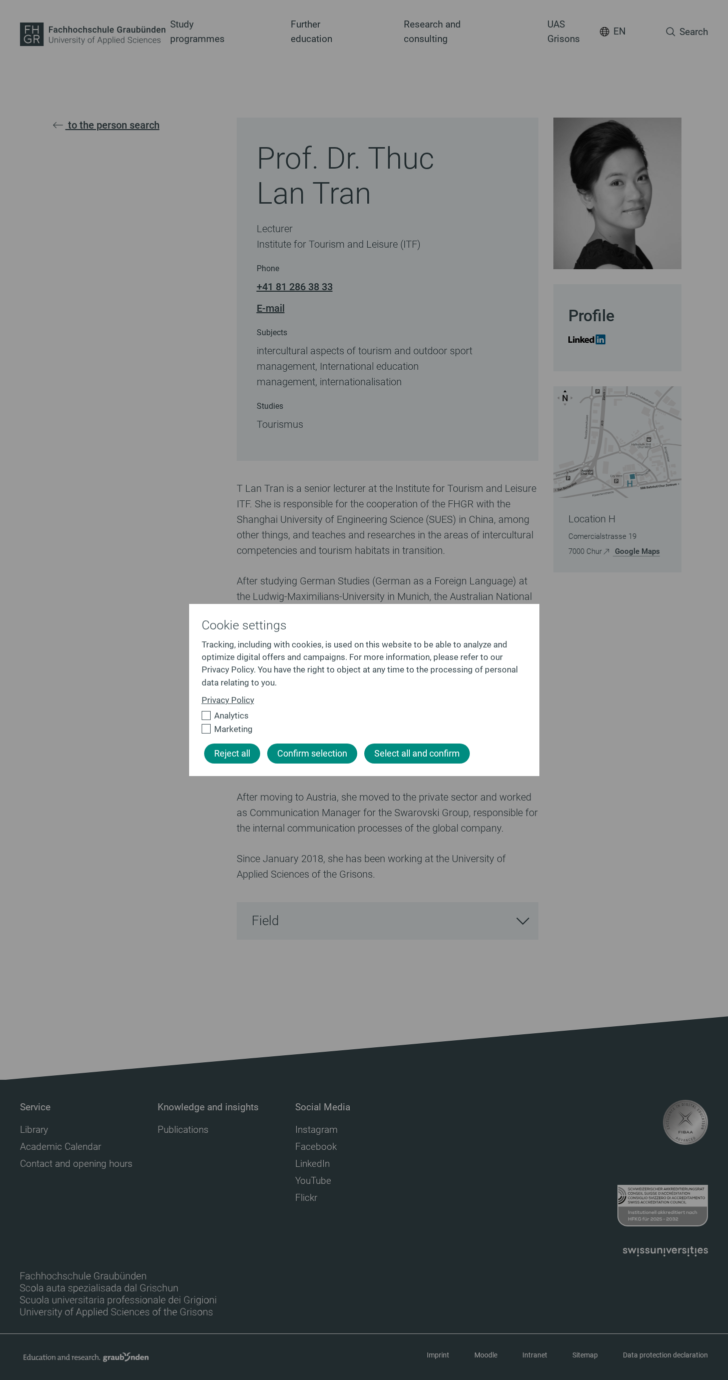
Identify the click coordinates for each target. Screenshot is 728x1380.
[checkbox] (360, 716)
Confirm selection (312, 754)
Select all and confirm (417, 754)
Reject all (232, 754)
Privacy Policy (228, 700)
